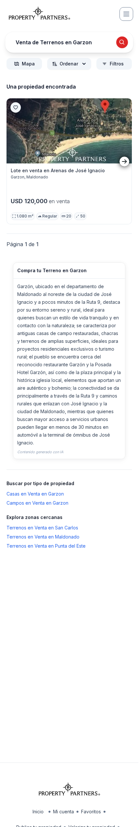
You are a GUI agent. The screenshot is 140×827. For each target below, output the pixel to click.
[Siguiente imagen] (124, 161)
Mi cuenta (63, 811)
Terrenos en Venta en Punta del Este (46, 546)
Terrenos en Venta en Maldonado (43, 537)
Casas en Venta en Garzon (35, 494)
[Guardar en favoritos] (15, 107)
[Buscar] (122, 42)
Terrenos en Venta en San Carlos (42, 527)
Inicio (38, 811)
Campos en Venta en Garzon (37, 503)
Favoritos (91, 811)
